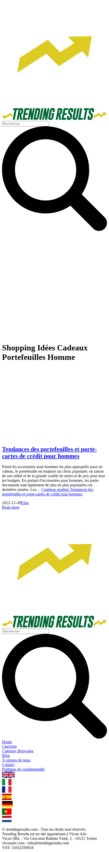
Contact (8, 764)
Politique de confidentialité (23, 769)
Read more (11, 507)
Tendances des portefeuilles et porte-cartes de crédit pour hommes (49, 452)
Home (7, 742)
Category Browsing (17, 751)
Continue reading (47, 491)
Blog (6, 755)
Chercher (9, 746)
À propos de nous (16, 760)
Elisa (25, 503)
